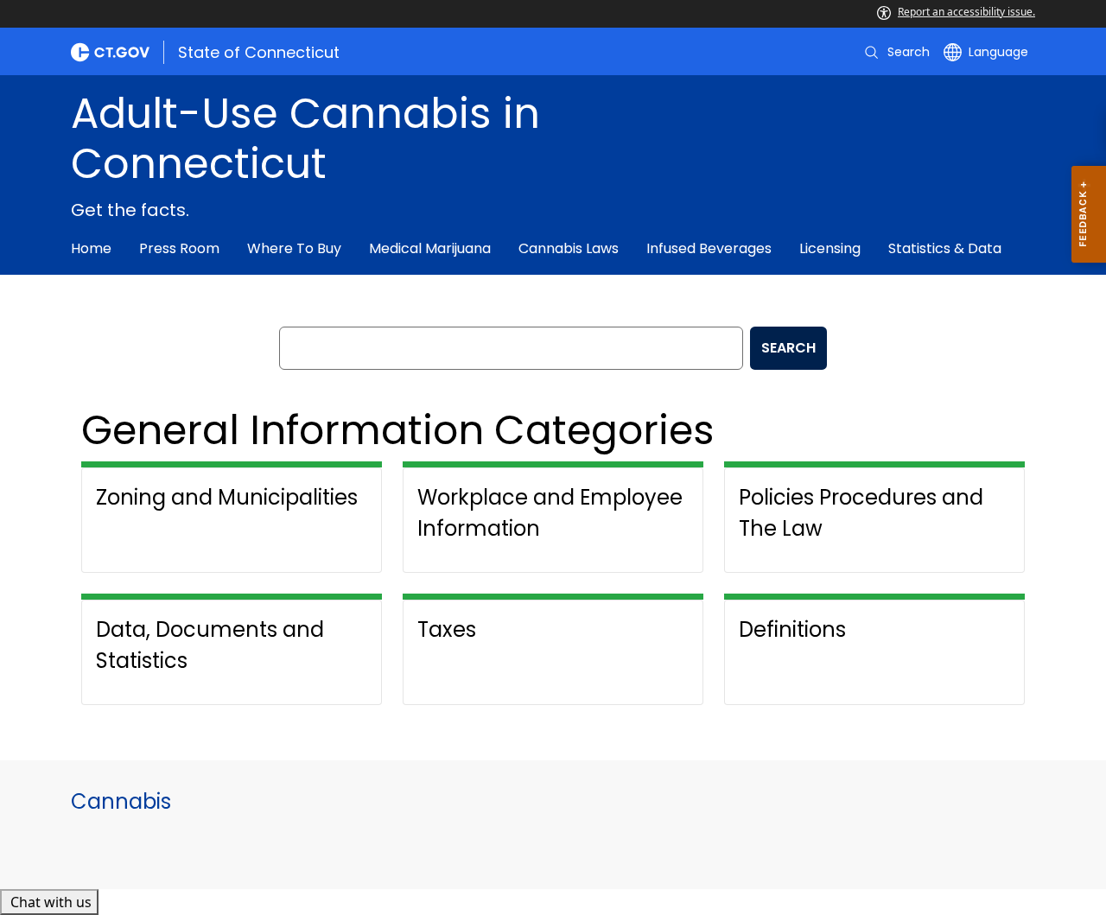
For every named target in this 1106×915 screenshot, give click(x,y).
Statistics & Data (944, 248)
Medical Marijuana (430, 248)
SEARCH (788, 348)
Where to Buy (294, 248)
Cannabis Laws (568, 248)
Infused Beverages (709, 248)
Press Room (179, 248)
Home (91, 248)
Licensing (830, 248)
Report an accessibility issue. (966, 11)
